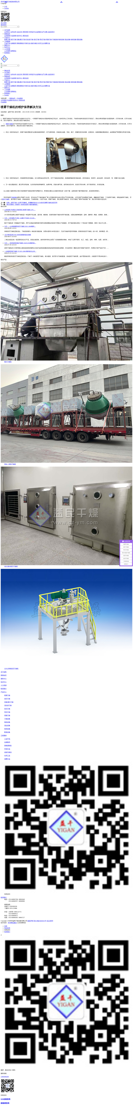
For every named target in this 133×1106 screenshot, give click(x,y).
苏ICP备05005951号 (40, 921)
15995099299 (5, 1076)
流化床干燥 (29, 39)
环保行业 (27, 43)
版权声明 (30, 921)
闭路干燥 (49, 39)
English (6, 8)
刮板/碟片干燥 (21, 39)
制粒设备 (61, 39)
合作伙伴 (13, 32)
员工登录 (4, 23)
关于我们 (7, 72)
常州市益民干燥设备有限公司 (10, 1)
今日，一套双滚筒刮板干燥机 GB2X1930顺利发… (20, 243)
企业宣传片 (51, 32)
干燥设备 (55, 39)
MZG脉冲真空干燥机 (11, 566)
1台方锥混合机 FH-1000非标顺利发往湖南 (17, 234)
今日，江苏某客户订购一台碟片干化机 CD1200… (20, 218)
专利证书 (32, 32)
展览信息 (26, 35)
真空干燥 (13, 39)
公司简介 (7, 32)
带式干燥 (43, 39)
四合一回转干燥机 (10, 464)
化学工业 (41, 43)
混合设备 (67, 39)
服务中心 (7, 45)
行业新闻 (13, 35)
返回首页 (4, 25)
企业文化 (19, 32)
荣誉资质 (26, 32)
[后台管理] (49, 921)
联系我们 (7, 53)
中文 (5, 6)
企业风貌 (38, 32)
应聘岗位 (13, 51)
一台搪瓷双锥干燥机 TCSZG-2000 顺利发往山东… (20, 251)
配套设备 (80, 39)
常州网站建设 (12, 923)
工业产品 (7, 43)
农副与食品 (34, 43)
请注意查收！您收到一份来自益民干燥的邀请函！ (22, 204)
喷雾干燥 (7, 39)
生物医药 (13, 43)
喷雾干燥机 (9, 124)
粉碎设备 (73, 39)
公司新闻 (7, 35)
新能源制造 (20, 43)
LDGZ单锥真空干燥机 (11, 668)
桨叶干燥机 (5, 199)
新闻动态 (7, 34)
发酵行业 (47, 43)
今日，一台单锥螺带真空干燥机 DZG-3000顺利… (20, 226)
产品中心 (7, 37)
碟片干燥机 (8, 362)
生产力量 (44, 32)
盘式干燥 (36, 39)
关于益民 (7, 30)
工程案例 (7, 41)
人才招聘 (7, 51)
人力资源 (7, 49)
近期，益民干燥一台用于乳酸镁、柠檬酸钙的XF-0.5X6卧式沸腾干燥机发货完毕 (32, 202)
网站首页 (7, 70)
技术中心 (19, 35)
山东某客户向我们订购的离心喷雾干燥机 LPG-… (19, 210)
